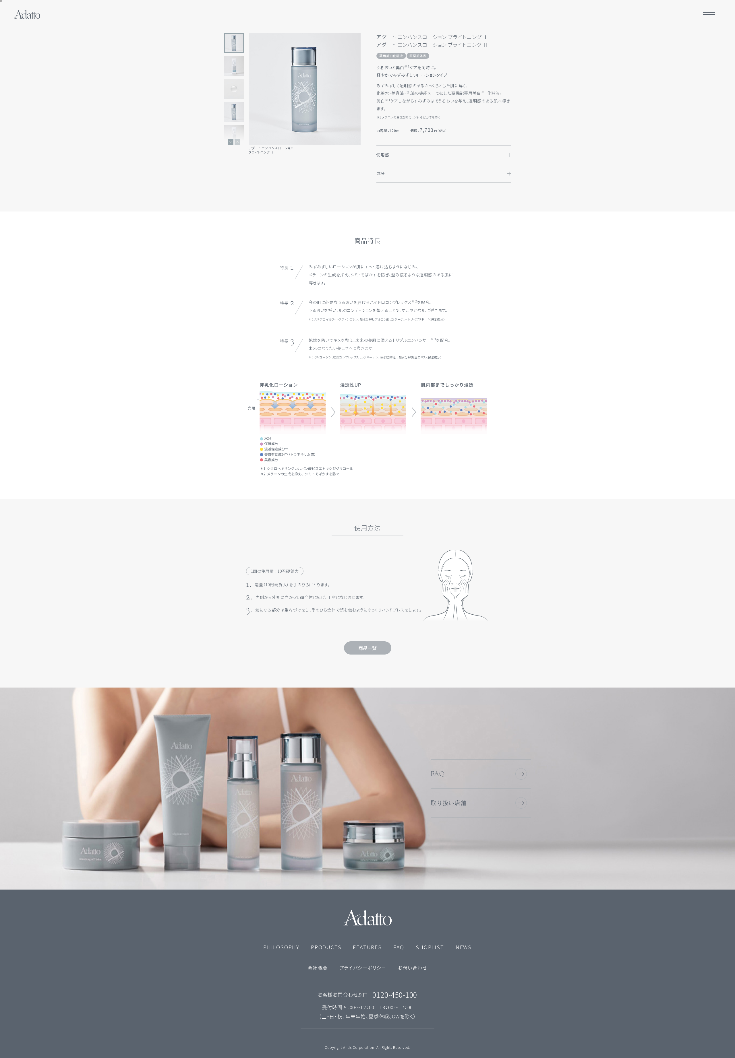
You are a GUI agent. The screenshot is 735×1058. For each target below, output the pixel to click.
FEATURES (367, 947)
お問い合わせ (413, 967)
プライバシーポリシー (362, 967)
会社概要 (317, 967)
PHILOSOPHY (281, 947)
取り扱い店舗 (449, 803)
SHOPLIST (430, 947)
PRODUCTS (326, 947)
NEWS (464, 947)
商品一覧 (367, 647)
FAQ (438, 774)
